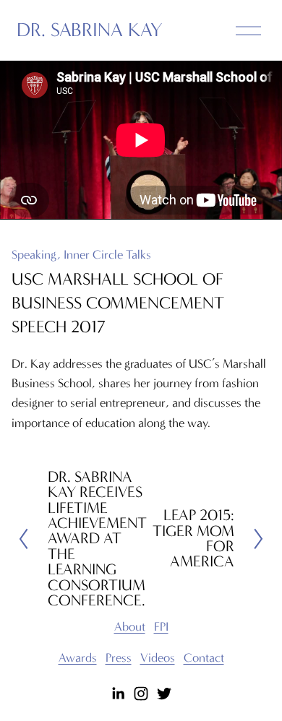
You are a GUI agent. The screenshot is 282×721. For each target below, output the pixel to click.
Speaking (34, 254)
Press (119, 657)
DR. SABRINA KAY (90, 30)
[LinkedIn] (118, 693)
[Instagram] (141, 693)
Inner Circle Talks (107, 254)
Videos (157, 657)
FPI (161, 626)
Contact (204, 657)
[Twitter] (164, 693)
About (129, 626)
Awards (78, 657)
